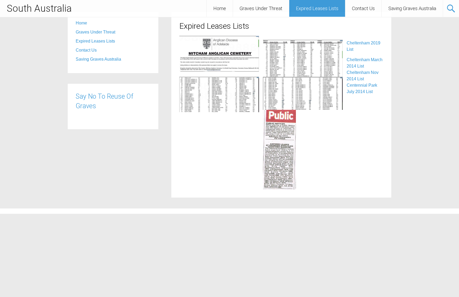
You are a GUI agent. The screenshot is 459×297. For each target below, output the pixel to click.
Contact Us (363, 8)
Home (219, 8)
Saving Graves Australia (412, 8)
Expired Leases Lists (317, 8)
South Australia (39, 8)
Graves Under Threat (261, 8)
